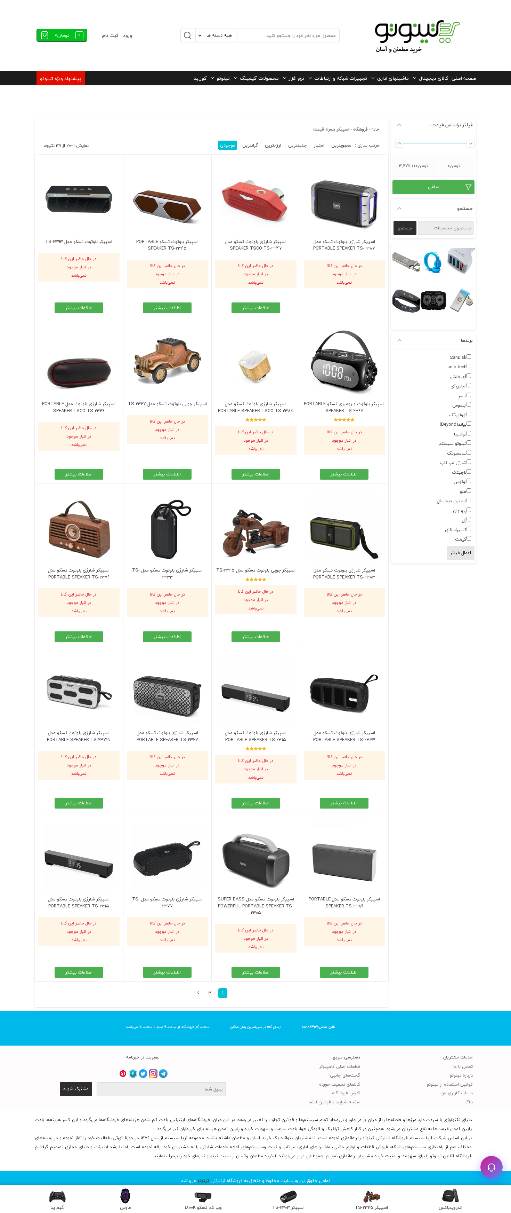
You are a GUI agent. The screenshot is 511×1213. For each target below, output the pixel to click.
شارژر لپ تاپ (453, 462)
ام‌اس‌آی (459, 386)
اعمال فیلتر (460, 553)
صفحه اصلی (464, 78)
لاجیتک (459, 472)
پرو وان (460, 510)
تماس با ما (463, 1066)
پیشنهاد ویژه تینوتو (60, 78)
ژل (464, 520)
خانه (375, 129)
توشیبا (460, 434)
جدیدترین (297, 145)
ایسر (462, 396)
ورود (127, 35)
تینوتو (223, 78)
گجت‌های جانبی (345, 1075)
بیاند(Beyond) (453, 424)
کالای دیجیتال (433, 78)
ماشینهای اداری (393, 78)
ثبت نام (110, 35)
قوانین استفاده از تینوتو (450, 1084)
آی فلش (458, 376)
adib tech (457, 367)
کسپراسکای (456, 530)
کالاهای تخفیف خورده (339, 1084)
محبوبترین (341, 145)
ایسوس (459, 405)
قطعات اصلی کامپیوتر (339, 1066)
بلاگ (468, 1102)
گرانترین (250, 145)
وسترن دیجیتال (452, 501)
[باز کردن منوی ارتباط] (491, 1167)
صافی (433, 187)
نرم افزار (296, 78)
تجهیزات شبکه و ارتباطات (340, 78)
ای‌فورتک (458, 415)
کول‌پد (200, 78)
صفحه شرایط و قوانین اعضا (334, 1102)
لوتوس (460, 482)
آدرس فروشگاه (346, 1093)
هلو (463, 491)
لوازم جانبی (344, 1147)
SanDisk (458, 357)
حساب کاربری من (456, 1093)
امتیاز (319, 145)
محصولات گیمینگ (259, 78)
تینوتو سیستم (453, 443)
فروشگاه (360, 129)
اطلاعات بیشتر (255, 308)
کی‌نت (461, 539)
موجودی (227, 145)
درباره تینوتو (461, 1075)
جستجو (405, 228)
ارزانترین (273, 145)
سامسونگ (457, 453)
